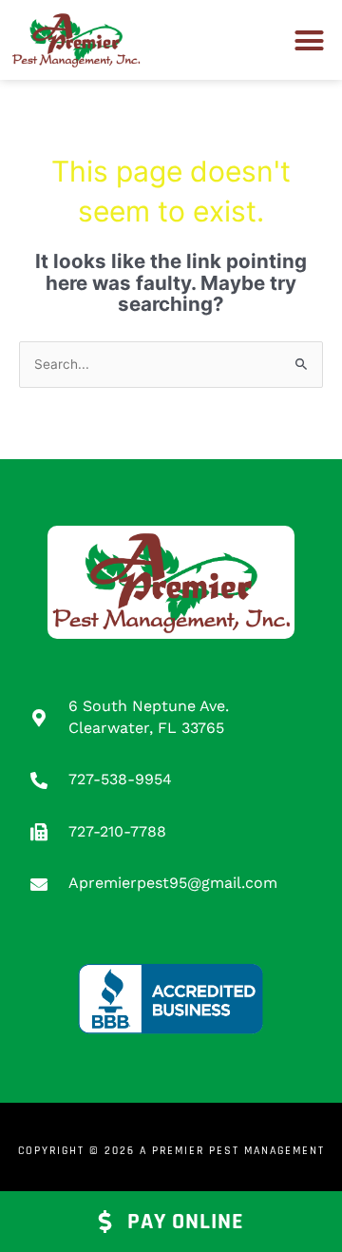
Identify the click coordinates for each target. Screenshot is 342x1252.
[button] (309, 40)
